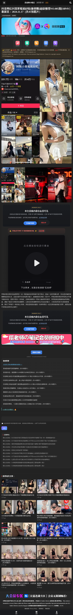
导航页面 (47, 608)
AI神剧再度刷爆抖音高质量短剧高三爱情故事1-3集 (28, 462)
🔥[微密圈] (14, 50)
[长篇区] (27, 44)
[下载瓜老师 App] (46, 3)
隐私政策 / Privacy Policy (31, 608)
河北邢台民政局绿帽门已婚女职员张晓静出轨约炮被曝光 (29, 447)
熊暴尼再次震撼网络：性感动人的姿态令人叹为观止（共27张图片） (24, 388)
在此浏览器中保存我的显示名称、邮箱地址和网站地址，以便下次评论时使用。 (25, 423)
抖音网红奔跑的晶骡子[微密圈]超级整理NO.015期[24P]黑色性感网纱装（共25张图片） (30, 384)
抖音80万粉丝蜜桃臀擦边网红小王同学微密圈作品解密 (20, 400)
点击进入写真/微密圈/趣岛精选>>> (12, 364)
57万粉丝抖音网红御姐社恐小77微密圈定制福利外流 (17, 495)
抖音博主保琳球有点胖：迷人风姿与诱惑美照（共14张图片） (22, 380)
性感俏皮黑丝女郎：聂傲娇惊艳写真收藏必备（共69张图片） (22, 396)
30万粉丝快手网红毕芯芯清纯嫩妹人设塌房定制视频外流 (29, 453)
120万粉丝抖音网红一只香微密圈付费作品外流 (16, 516)
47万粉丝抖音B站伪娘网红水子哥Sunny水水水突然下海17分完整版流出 (34, 441)
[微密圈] (46, 44)
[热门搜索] (55, 44)
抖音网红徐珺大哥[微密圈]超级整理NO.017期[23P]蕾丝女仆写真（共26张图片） (28, 376)
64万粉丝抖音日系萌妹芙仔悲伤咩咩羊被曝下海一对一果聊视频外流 (33, 438)
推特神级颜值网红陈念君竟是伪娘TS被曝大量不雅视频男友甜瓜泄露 (33, 444)
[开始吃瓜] (36, 44)
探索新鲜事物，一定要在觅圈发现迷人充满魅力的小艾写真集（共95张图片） (27, 404)
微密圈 (14, 15)
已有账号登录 (30, 223)
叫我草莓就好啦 (6, 15)
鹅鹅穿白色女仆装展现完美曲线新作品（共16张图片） (20, 392)
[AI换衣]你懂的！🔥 (9, 409)
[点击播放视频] (36, 263)
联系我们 (41, 608)
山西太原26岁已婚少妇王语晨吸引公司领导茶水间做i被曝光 (30, 459)
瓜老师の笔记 (30, 3)
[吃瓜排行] (17, 44)
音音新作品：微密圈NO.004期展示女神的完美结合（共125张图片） (24, 372)
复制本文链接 (36, 352)
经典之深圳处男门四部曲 (20, 450)
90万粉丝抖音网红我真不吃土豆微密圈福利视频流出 (53, 495)
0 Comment (22, 36)
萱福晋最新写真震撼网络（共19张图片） (16, 368)
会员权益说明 (43, 217)
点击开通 (41, 231)
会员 (56, 50)
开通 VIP (43, 222)
